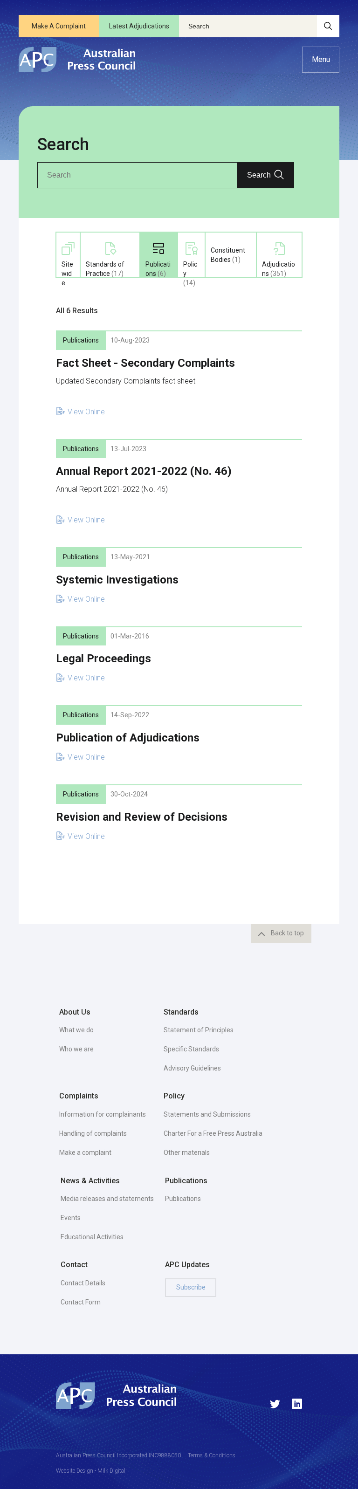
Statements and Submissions (207, 1114)
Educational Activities (92, 1237)
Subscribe (191, 1287)
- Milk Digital (109, 1471)
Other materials (187, 1152)
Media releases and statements (107, 1198)
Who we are (76, 1049)
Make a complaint (85, 1152)
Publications (183, 1198)
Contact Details (83, 1283)
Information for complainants (102, 1114)
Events (71, 1217)
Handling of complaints (93, 1133)
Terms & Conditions (211, 1455)
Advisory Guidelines (192, 1068)
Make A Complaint (59, 26)
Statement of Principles (199, 1030)
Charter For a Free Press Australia (213, 1133)
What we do (76, 1030)
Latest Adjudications (139, 26)
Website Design (74, 1471)
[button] (320, 60)
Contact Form (81, 1302)
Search (259, 175)
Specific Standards (191, 1049)
